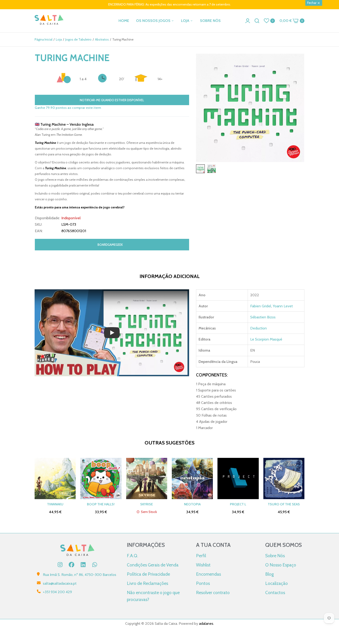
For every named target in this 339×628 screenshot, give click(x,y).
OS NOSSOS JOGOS (153, 20)
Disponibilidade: (47, 218)
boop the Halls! (101, 504)
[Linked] (83, 564)
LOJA (185, 20)
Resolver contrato (213, 592)
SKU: (38, 224)
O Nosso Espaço (280, 565)
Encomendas (208, 574)
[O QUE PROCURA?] (257, 20)
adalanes (206, 623)
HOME (124, 20)
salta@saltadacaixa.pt (60, 583)
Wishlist (203, 565)
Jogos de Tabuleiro (78, 39)
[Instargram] (60, 564)
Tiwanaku (55, 504)
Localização (276, 583)
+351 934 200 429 (57, 592)
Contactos (275, 592)
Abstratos (102, 39)
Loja (59, 39)
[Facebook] (71, 564)
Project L (238, 504)
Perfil (201, 555)
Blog (269, 574)
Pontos (203, 583)
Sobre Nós (275, 555)
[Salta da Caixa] (49, 21)
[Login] (247, 20)
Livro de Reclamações (147, 583)
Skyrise (146, 504)
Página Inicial (43, 39)
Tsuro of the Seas (284, 504)
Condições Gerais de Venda (152, 565)
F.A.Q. (132, 555)
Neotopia (192, 504)
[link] (330, 594)
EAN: (39, 231)
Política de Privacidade (148, 574)
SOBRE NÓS (210, 20)
